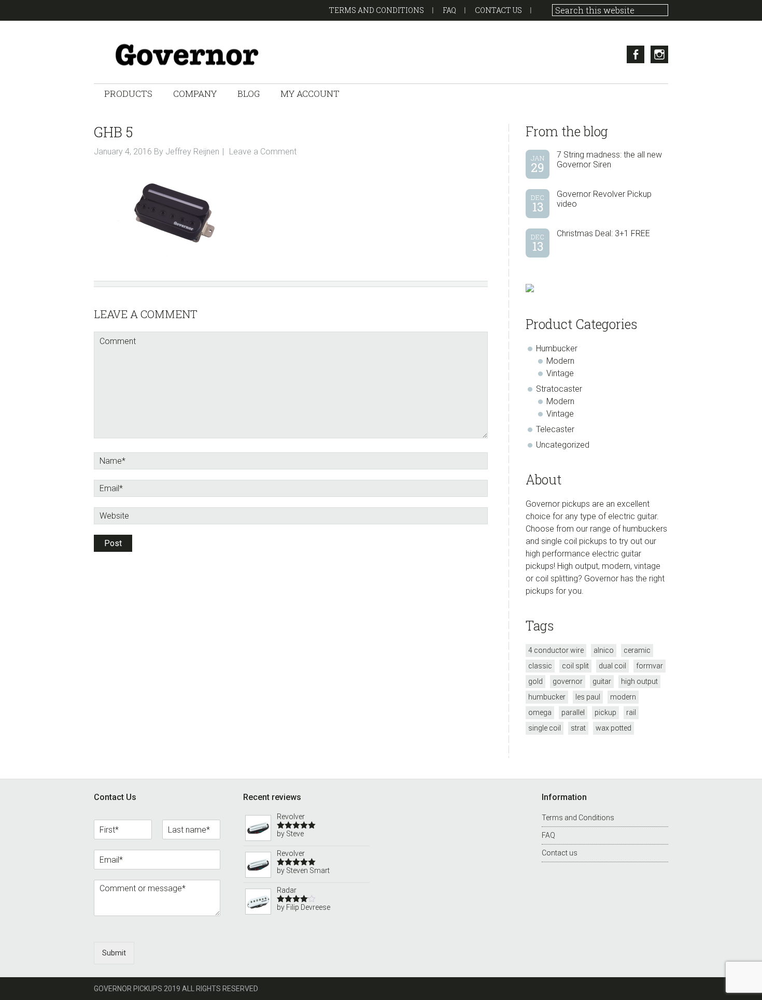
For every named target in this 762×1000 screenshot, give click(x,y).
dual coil (612, 666)
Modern (560, 361)
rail (631, 712)
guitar (601, 681)
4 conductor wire (556, 650)
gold (535, 681)
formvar (649, 666)
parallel (573, 712)
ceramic (637, 650)
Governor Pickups (197, 54)
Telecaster (555, 429)
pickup (605, 712)
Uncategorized (562, 445)
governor (568, 681)
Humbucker (556, 348)
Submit (114, 953)
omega (540, 712)
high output (639, 681)
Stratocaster (559, 389)
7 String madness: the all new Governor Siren (609, 159)
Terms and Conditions (376, 10)
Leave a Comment (263, 151)
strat (578, 728)
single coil (544, 728)
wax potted (613, 728)
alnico (604, 650)
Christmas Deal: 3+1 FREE (603, 233)
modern (623, 697)
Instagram (659, 54)
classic (540, 666)
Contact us (498, 10)
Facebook (635, 54)
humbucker (547, 697)
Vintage (560, 373)
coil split (575, 666)
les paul (587, 697)
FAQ (449, 10)
